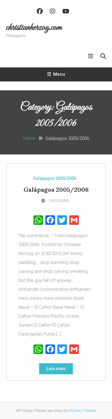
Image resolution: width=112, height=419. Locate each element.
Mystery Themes (82, 410)
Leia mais (56, 368)
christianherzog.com (34, 28)
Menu (59, 74)
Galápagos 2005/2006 (54, 178)
